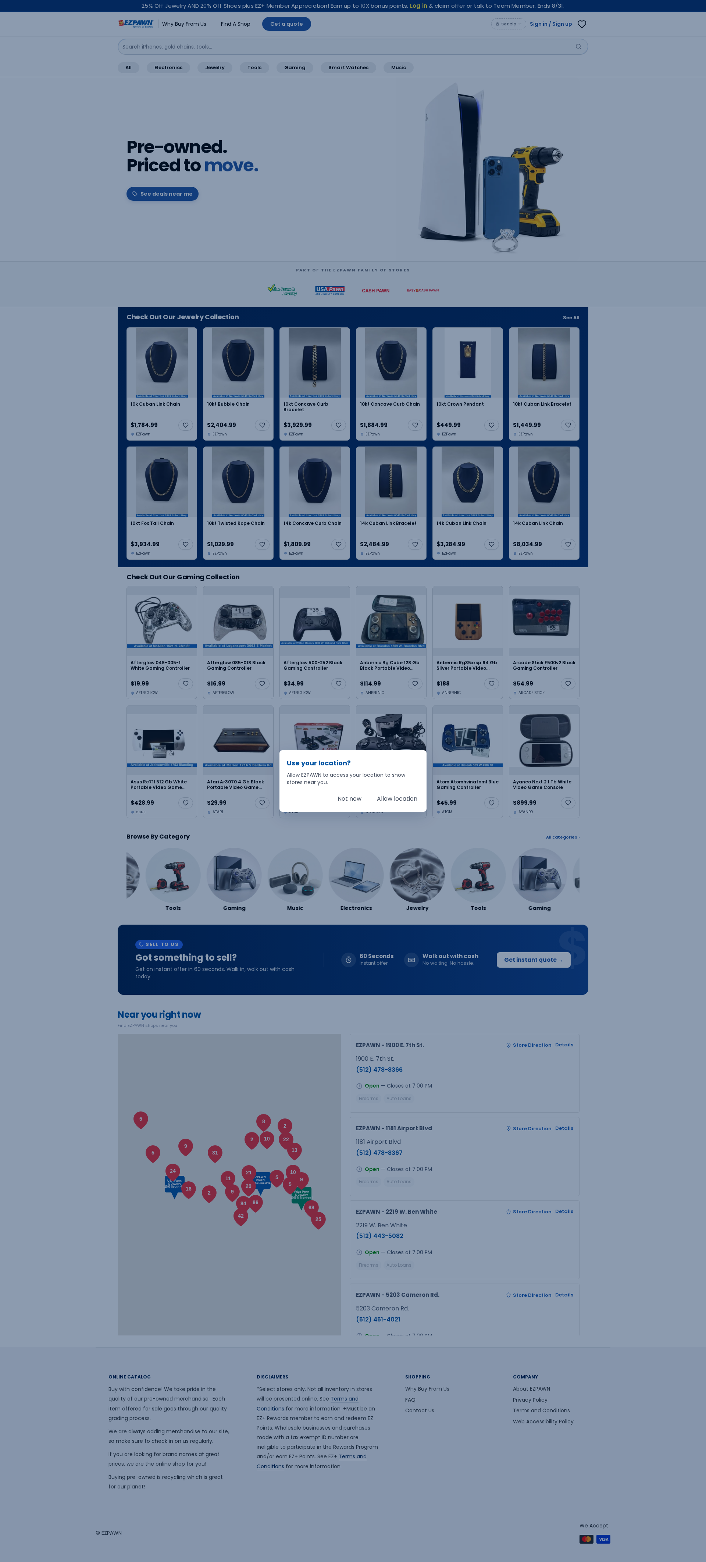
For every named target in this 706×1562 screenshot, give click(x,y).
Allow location (397, 798)
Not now (349, 798)
